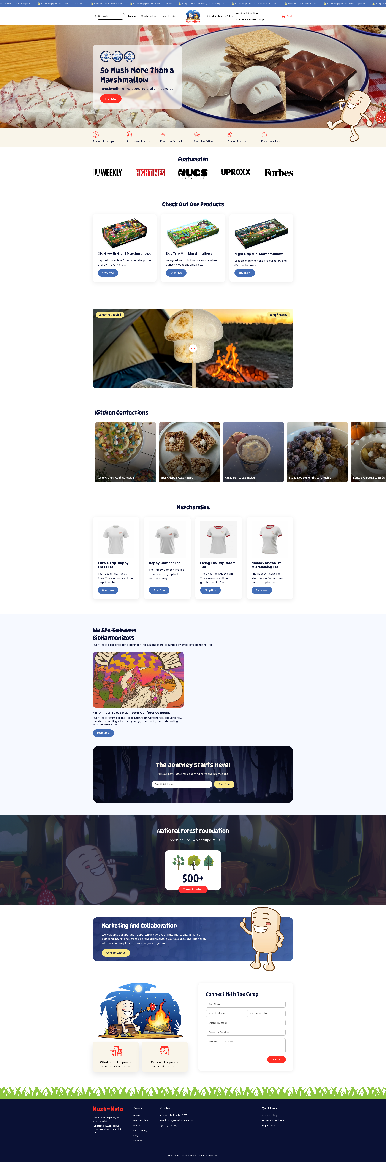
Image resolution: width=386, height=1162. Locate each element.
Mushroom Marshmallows (142, 16)
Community (140, 1130)
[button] (286, 16)
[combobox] (110, 16)
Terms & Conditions (273, 1120)
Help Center (268, 1125)
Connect (138, 1140)
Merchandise (170, 16)
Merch (137, 1125)
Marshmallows (141, 1120)
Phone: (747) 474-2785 (174, 1115)
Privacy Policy (269, 1115)
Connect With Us (115, 953)
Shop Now (108, 272)
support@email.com (164, 1066)
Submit (276, 1059)
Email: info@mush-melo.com (176, 1120)
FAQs (136, 1135)
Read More (103, 733)
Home (136, 1115)
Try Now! (111, 99)
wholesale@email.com (116, 1066)
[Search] (122, 16)
